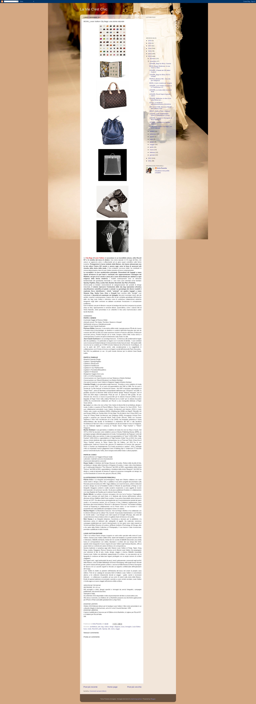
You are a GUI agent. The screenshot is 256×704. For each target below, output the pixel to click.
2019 (150, 40)
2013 (150, 56)
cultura (106, 626)
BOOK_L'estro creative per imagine (160, 83)
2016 (150, 48)
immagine (128, 626)
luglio (152, 139)
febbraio (152, 152)
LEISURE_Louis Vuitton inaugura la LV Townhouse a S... (160, 86)
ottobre (152, 131)
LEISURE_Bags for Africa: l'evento (160, 63)
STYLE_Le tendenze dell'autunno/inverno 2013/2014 (160, 103)
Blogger (153, 699)
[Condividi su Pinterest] (121, 624)
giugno (152, 142)
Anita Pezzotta (162, 168)
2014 (150, 53)
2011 (150, 161)
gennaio (152, 155)
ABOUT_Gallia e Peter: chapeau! (159, 111)
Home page (112, 687)
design (112, 626)
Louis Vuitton (136, 626)
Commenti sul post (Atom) (98, 691)
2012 (150, 158)
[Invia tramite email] (114, 624)
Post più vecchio (134, 687)
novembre (153, 61)
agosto (152, 136)
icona (122, 626)
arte (99, 626)
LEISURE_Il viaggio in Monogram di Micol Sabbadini (160, 118)
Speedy (104, 629)
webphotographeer (136, 699)
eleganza (117, 626)
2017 (150, 46)
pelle (100, 629)
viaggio (117, 629)
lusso (85, 629)
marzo (152, 149)
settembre (153, 134)
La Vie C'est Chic (93, 9)
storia (113, 629)
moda (89, 629)
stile (109, 629)
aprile (152, 147)
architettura (93, 626)
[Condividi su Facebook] (119, 624)
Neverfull (95, 629)
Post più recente (91, 687)
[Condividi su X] (117, 624)
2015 (150, 51)
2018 (150, 43)
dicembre (153, 58)
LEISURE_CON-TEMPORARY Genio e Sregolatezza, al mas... (160, 114)
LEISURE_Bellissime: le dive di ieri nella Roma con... (160, 99)
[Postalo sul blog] (115, 624)
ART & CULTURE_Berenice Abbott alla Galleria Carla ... (160, 107)
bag (102, 626)
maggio (152, 144)
